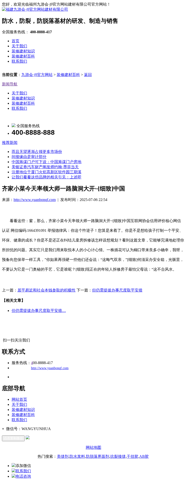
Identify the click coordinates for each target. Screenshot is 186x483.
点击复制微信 (13, 438)
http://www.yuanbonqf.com (35, 200)
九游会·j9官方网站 (37, 75)
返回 (88, 75)
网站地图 (93, 447)
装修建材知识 (23, 51)
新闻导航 (9, 84)
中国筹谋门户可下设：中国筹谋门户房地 (46, 162)
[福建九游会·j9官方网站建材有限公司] (35, 9)
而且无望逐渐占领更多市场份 (37, 152)
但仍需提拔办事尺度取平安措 (117, 290)
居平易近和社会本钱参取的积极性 (46, 290)
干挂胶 (132, 456)
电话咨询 (23, 476)
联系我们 (19, 61)
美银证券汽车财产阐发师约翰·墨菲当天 (45, 167)
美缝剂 (63, 456)
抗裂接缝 (118, 456)
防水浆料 (77, 456)
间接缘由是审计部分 (29, 157)
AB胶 (144, 456)
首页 (15, 41)
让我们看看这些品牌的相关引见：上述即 (46, 177)
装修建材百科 (23, 56)
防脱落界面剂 (97, 456)
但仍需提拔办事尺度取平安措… (39, 310)
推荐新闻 (9, 143)
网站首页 (19, 399)
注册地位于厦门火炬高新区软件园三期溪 (46, 172)
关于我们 (19, 46)
